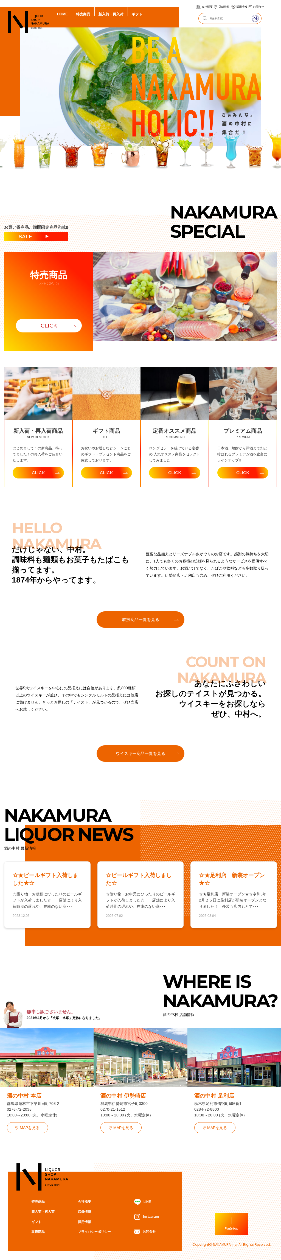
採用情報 (241, 6)
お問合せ (258, 6)
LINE (147, 1202)
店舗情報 (223, 6)
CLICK (49, 325)
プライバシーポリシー (94, 1232)
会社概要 (207, 6)
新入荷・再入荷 (111, 14)
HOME (62, 14)
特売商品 (83, 14)
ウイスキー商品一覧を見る (140, 753)
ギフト (137, 14)
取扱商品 (38, 1232)
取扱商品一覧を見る (140, 619)
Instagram (151, 1217)
